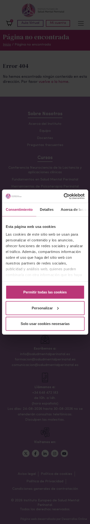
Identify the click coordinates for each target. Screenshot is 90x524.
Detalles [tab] (46, 209)
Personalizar (42, 308)
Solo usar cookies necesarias (45, 324)
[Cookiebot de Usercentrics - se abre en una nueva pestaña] (64, 196)
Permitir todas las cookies (45, 292)
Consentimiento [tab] (19, 209)
